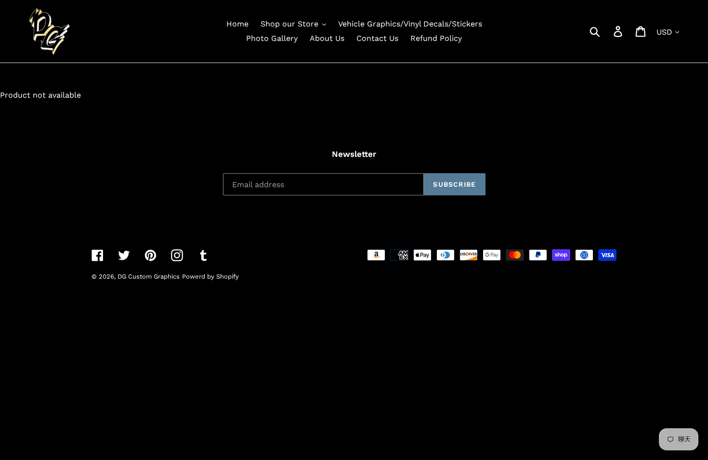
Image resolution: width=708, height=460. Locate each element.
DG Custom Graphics (149, 276)
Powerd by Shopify (210, 276)
